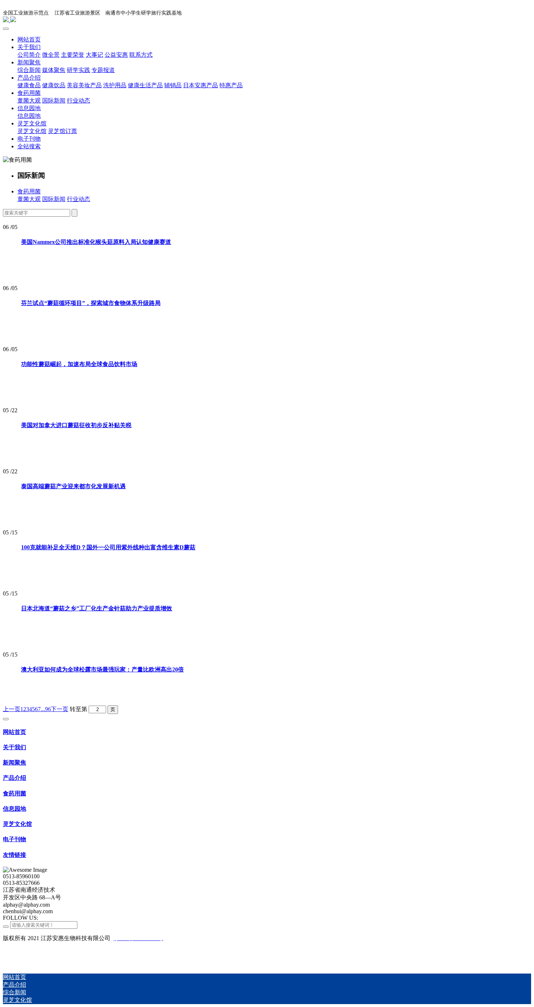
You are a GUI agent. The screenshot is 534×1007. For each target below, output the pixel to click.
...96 (46, 709)
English (518, 12)
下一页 (59, 709)
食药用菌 (29, 191)
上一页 (11, 709)
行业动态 (78, 199)
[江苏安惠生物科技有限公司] (267, 20)
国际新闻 (53, 199)
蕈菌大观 (29, 199)
